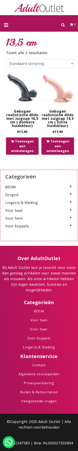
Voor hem (14, 218)
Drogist (12, 194)
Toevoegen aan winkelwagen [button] (22, 146)
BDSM (10, 187)
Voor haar (14, 210)
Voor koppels (17, 226)
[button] (63, 25)
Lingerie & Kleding (21, 202)
